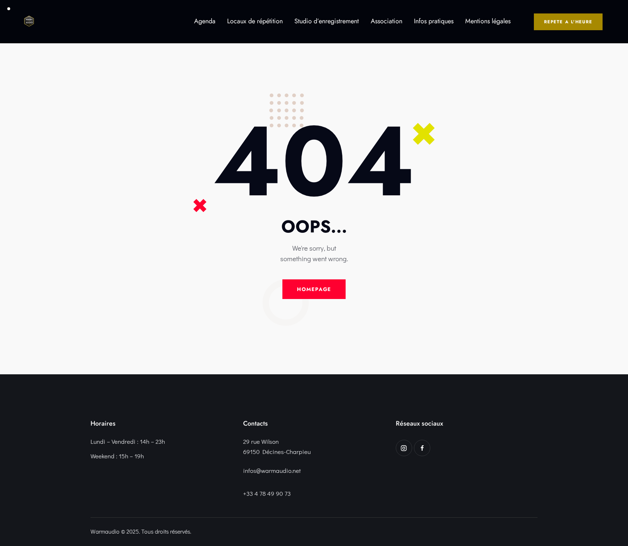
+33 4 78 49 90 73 (267, 493)
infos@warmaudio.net (272, 470)
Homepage (314, 289)
